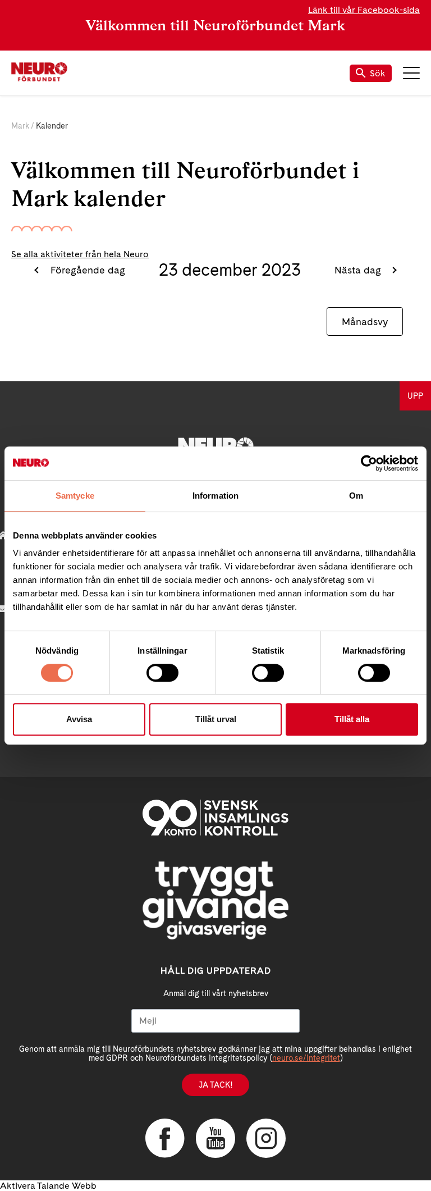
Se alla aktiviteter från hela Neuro (80, 254)
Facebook (165, 1138)
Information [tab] (215, 495)
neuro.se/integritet (306, 1057)
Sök (378, 73)
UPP (415, 395)
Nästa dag (359, 270)
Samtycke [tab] (75, 495)
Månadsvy (365, 321)
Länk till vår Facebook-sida (364, 9)
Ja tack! (215, 1084)
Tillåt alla (351, 719)
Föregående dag (86, 270)
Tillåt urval (215, 719)
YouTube (215, 1138)
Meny (411, 73)
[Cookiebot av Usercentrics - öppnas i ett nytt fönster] (369, 463)
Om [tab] (356, 495)
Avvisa (79, 719)
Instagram (266, 1138)
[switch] (162, 673)
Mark (20, 125)
